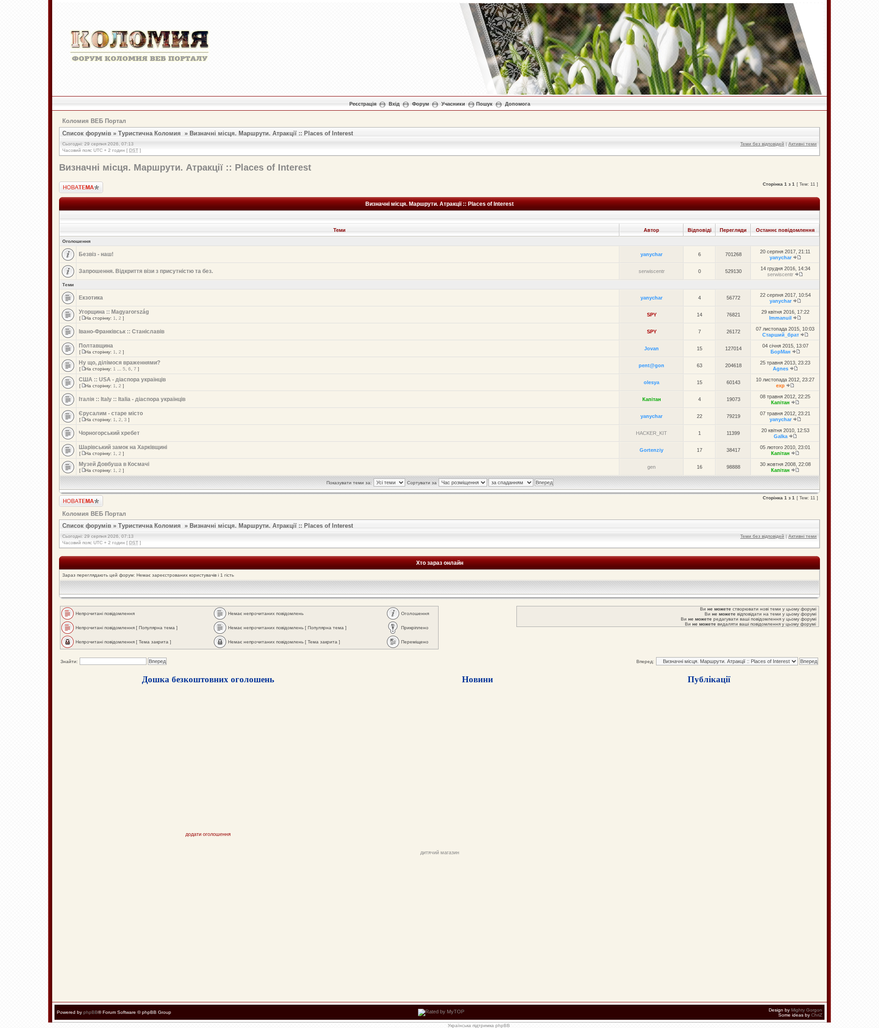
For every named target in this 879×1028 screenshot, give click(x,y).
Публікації (709, 679)
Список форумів (86, 133)
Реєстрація (362, 104)
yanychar (651, 254)
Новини (477, 679)
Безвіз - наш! (96, 254)
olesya (651, 382)
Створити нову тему (75, 187)
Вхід (394, 104)
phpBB (90, 1012)
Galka (780, 436)
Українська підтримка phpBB (479, 1025)
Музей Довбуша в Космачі (114, 464)
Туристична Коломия (149, 133)
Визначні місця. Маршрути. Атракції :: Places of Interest (271, 133)
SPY (652, 314)
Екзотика (91, 297)
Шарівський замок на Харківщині (123, 447)
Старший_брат (780, 334)
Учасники (453, 104)
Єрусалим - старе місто (111, 413)
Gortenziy (651, 450)
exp (780, 385)
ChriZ (816, 1014)
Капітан (651, 399)
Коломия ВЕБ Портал (94, 121)
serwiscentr (652, 271)
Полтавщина (96, 346)
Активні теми (802, 143)
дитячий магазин (439, 852)
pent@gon (651, 365)
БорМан (780, 351)
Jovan (651, 348)
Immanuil (780, 318)
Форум (420, 104)
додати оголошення (208, 834)
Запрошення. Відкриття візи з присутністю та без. (146, 271)
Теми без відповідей (762, 143)
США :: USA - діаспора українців (122, 379)
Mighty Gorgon (806, 1009)
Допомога (517, 104)
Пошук (484, 104)
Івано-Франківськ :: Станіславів (121, 331)
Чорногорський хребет (109, 433)
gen (651, 467)
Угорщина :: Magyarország (114, 312)
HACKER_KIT (651, 433)
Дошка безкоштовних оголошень (208, 679)
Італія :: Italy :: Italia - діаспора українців (132, 399)
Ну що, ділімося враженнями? (119, 362)
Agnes (780, 368)
